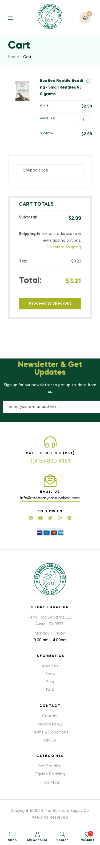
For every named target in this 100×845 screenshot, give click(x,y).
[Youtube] (40, 518)
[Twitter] (50, 518)
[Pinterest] (69, 518)
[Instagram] (60, 518)
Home (13, 57)
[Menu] (14, 17)
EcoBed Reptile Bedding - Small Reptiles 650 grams (61, 87)
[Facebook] (31, 518)
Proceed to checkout (50, 303)
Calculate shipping (63, 247)
